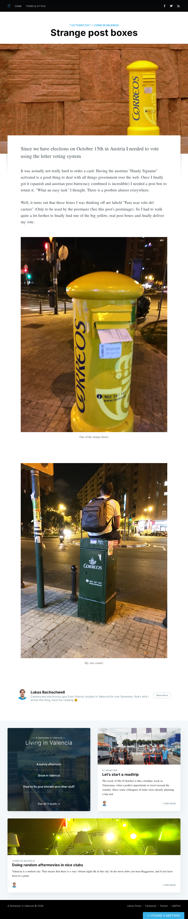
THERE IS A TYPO (36, 6)
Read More (162, 695)
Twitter (164, 905)
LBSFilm (176, 905)
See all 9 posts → (49, 803)
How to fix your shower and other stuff (48, 786)
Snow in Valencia (49, 775)
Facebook (150, 905)
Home (18, 6)
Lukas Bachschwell (48, 692)
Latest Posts (134, 905)
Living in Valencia (106, 25)
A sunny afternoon (49, 764)
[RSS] (178, 6)
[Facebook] (164, 6)
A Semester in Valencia (21, 905)
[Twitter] (172, 5)
